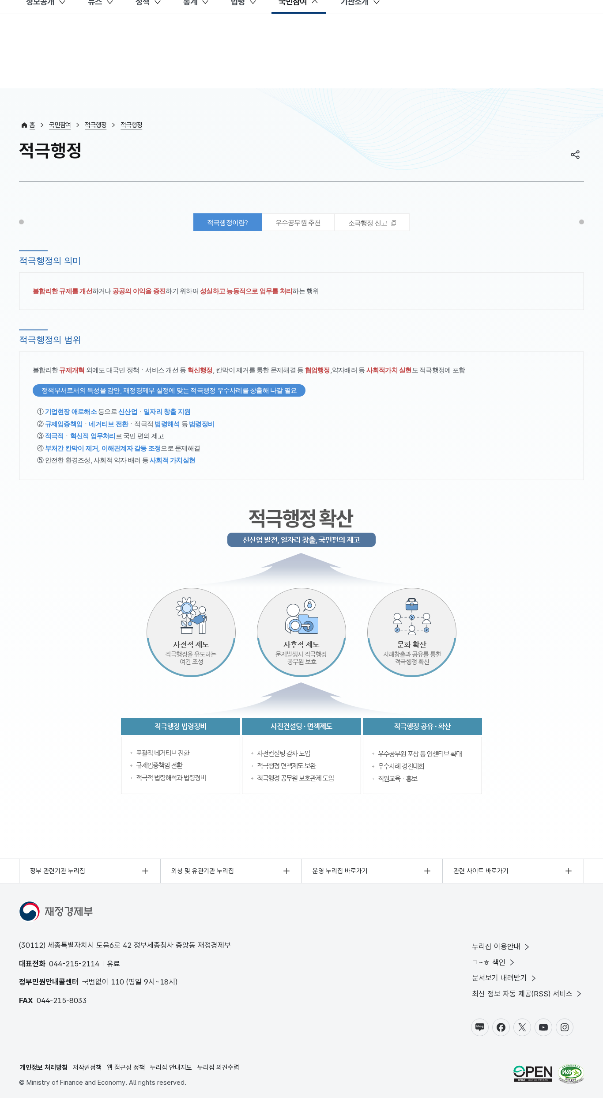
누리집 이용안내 (496, 946)
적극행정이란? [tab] (227, 222)
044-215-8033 (62, 1000)
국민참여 (60, 125)
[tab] (372, 222)
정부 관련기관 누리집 (57, 871)
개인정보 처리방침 (44, 1067)
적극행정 (95, 125)
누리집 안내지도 (171, 1067)
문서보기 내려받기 (499, 977)
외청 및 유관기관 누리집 (202, 871)
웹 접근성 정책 (126, 1067)
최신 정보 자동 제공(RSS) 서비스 (522, 993)
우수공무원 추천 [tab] (298, 222)
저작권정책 (87, 1067)
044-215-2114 (74, 963)
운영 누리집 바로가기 (340, 871)
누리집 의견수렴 (218, 1067)
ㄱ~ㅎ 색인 (488, 962)
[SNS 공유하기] (575, 154)
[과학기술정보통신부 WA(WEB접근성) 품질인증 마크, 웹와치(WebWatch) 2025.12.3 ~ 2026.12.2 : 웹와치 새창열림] (571, 1075)
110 (117, 981)
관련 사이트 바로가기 (481, 871)
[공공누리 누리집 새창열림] (533, 1075)
